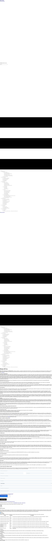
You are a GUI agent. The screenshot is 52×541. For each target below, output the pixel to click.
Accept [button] (22, 504)
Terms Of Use (23, 502)
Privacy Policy (19, 502)
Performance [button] (1, 531)
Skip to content (2, 0)
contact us (3, 372)
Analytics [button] (1, 533)
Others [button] (1, 538)
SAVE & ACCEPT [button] (2, 540)
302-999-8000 (15, 502)
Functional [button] (1, 529)
